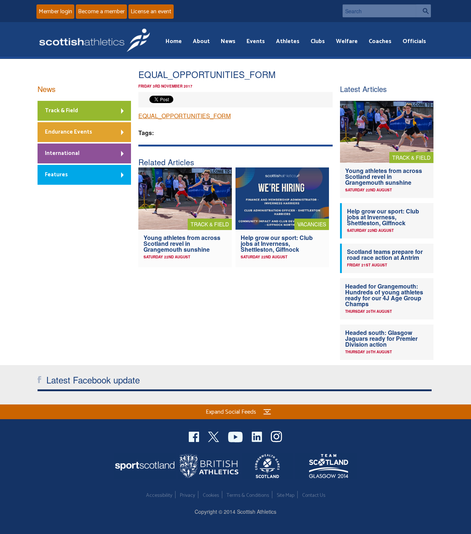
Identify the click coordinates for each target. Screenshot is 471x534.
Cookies (211, 495)
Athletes (288, 41)
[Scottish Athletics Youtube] (236, 436)
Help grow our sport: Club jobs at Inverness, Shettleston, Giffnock (277, 243)
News (228, 41)
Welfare (347, 41)
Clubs (318, 41)
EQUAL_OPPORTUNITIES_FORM (184, 116)
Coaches (380, 41)
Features (56, 174)
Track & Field (61, 110)
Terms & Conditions (248, 495)
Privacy (187, 495)
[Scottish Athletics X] (214, 436)
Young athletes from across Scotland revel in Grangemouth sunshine (182, 243)
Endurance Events (68, 132)
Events (256, 41)
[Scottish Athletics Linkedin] (257, 436)
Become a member (101, 12)
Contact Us (313, 495)
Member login (55, 12)
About (201, 41)
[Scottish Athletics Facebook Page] (195, 436)
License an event (151, 12)
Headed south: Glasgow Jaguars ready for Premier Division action (381, 338)
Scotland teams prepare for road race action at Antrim (385, 254)
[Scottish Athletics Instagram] (276, 436)
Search (423, 10)
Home (174, 41)
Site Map (285, 495)
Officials (414, 41)
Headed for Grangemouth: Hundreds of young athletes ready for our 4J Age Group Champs (384, 295)
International (62, 153)
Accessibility (159, 495)
